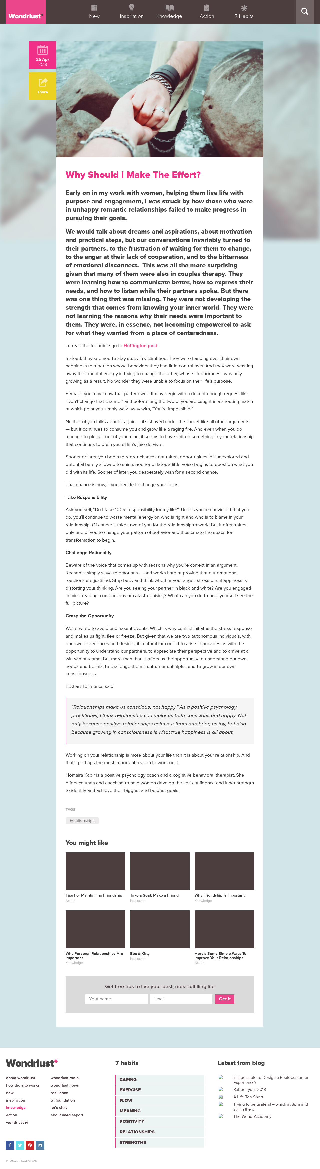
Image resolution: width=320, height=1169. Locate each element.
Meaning (130, 1111)
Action (11, 1115)
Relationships (82, 820)
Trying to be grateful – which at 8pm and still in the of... (271, 1107)
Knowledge (16, 1107)
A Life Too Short (248, 1097)
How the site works (23, 1085)
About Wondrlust (20, 1077)
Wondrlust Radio (65, 1077)
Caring (128, 1079)
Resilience (59, 1092)
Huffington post (140, 346)
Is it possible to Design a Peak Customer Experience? (271, 1080)
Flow (126, 1100)
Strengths (133, 1142)
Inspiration (15, 1100)
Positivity (132, 1121)
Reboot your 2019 (250, 1089)
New (10, 1092)
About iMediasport (67, 1115)
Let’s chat (59, 1107)
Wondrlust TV (17, 1122)
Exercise (130, 1090)
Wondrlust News (65, 1085)
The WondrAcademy (253, 1116)
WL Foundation (63, 1100)
